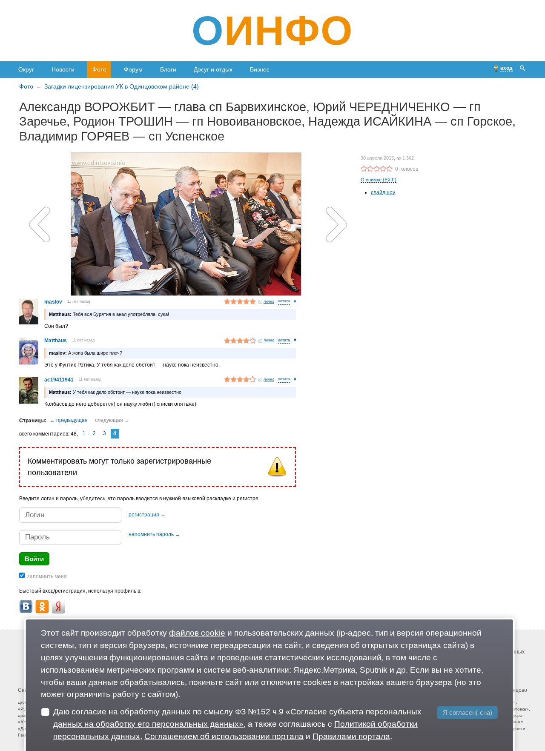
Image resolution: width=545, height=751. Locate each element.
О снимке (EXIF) (378, 179)
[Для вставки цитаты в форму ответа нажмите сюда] (284, 301)
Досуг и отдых (213, 69)
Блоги (168, 69)
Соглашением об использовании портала (224, 736)
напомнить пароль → (154, 534)
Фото (99, 69)
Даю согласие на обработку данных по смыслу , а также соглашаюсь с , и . (237, 724)
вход (506, 68)
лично (269, 301)
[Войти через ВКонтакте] (26, 606)
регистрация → (147, 515)
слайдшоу (383, 192)
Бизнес (260, 69)
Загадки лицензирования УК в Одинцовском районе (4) (121, 86)
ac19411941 (59, 380)
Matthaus (55, 341)
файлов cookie (197, 632)
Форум (133, 69)
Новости (63, 69)
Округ (26, 69)
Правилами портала (351, 736)
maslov (53, 302)
